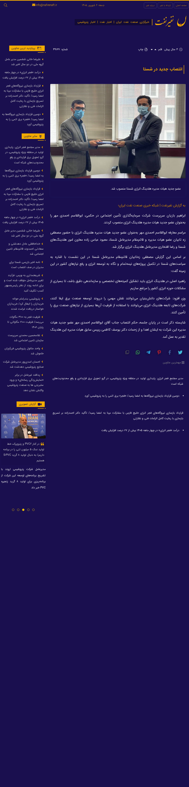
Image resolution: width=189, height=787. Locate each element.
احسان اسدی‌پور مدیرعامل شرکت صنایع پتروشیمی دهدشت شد (23, 364)
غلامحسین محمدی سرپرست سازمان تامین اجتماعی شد (26, 338)
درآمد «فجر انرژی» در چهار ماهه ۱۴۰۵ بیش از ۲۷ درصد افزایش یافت (140, 430)
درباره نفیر (150, 5)
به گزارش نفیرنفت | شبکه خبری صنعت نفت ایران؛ (152, 205)
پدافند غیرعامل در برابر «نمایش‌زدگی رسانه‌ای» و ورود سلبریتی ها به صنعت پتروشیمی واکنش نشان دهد (25, 382)
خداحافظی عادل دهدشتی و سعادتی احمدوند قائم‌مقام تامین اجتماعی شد (25, 249)
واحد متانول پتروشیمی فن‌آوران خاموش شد (24, 351)
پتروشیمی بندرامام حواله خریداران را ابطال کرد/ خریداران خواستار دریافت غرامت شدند (25, 304)
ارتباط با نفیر (165, 5)
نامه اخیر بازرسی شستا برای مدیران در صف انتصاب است (26, 264)
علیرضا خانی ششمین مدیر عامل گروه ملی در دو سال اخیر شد (24, 61)
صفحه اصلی (181, 5)
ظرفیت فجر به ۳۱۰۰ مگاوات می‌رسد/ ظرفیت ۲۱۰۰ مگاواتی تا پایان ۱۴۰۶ (25, 322)
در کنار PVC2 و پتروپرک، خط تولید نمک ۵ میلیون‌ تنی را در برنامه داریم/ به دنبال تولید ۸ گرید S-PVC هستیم (23, 452)
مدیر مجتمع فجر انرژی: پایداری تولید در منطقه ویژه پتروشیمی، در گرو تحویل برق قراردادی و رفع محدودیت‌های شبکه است (118, 381)
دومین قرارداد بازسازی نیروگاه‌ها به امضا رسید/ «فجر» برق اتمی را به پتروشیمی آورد (132, 396)
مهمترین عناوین (172, 362)
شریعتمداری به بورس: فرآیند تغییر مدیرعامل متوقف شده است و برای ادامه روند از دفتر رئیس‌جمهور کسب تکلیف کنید (24, 283)
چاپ (141, 49)
